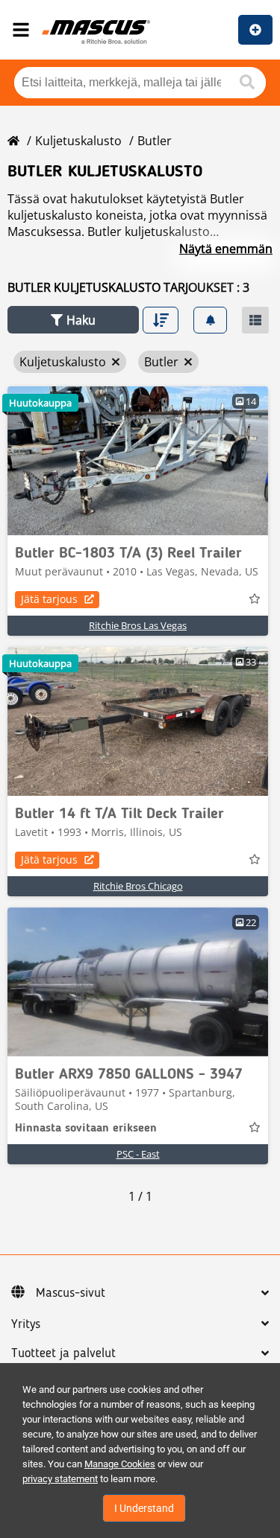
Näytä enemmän (226, 248)
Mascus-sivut (70, 1293)
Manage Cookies (119, 1464)
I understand (144, 1508)
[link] (137, 460)
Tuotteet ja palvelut (63, 1353)
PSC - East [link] (138, 1154)
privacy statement (60, 1478)
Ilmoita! (255, 30)
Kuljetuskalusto (78, 141)
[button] (73, 320)
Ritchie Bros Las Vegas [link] (138, 625)
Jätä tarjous (49, 599)
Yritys (25, 1324)
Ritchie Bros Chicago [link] (138, 886)
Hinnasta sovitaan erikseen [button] (86, 1129)
